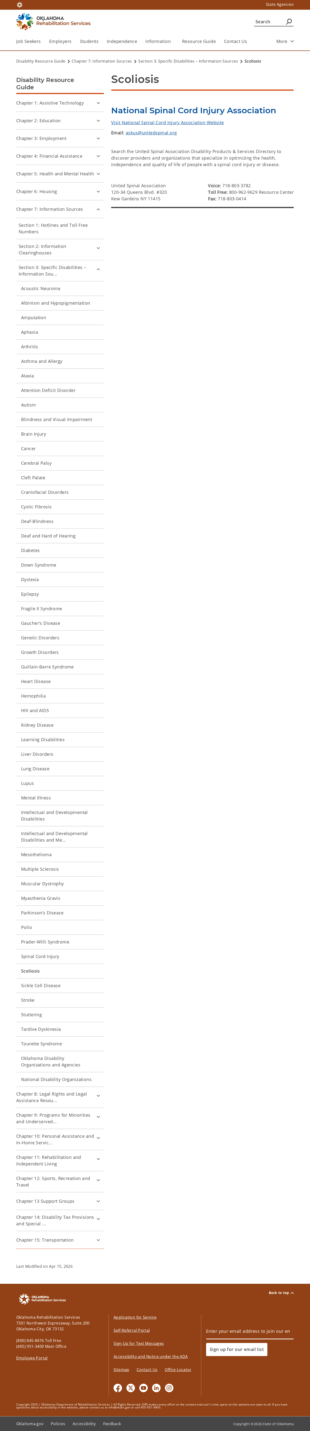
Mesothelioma (36, 854)
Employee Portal (32, 1358)
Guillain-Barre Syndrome (47, 667)
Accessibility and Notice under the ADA (151, 1356)
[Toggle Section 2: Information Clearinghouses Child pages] (98, 248)
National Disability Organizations (56, 1079)
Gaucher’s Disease (40, 623)
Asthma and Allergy (41, 361)
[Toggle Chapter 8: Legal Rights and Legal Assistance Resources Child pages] (98, 1095)
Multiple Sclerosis (40, 869)
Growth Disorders (40, 652)
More (281, 41)
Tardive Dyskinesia (41, 1029)
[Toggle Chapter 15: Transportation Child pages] (98, 1240)
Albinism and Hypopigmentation (55, 303)
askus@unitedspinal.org (151, 133)
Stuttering (31, 1014)
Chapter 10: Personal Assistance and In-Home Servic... (55, 1139)
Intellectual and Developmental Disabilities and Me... (54, 836)
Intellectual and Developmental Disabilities (54, 815)
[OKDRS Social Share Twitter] (130, 1388)
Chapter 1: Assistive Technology (50, 103)
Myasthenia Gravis (40, 898)
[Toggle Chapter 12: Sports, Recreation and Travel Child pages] (98, 1180)
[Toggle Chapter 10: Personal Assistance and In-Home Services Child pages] (98, 1138)
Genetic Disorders (40, 638)
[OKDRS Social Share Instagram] (169, 1388)
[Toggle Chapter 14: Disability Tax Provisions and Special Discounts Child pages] (98, 1219)
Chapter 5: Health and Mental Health (55, 174)
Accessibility (84, 1423)
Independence (122, 41)
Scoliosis (30, 971)
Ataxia (27, 376)
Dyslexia (30, 579)
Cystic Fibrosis (36, 507)
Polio (26, 927)
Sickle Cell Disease (41, 985)
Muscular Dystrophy (42, 883)
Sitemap (121, 1369)
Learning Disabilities (43, 739)
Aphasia (29, 332)
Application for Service (135, 1317)
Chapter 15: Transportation (45, 1240)
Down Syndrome (38, 565)
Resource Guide (199, 41)
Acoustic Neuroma (41, 288)
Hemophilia (33, 696)
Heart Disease (36, 681)
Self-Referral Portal (132, 1330)
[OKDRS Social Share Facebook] (118, 1388)
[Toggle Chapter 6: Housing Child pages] (98, 191)
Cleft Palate (33, 477)
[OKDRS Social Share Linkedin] (156, 1388)
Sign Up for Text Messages (139, 1343)
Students (89, 41)
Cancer (28, 448)
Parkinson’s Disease (42, 913)
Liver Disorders (37, 754)
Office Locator (178, 1369)
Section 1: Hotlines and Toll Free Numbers (53, 228)
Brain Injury (33, 434)
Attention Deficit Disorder (48, 390)
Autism (28, 405)
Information (158, 41)
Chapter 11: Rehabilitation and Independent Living (48, 1160)
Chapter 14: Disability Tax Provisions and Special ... (55, 1220)
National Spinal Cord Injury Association (193, 110)
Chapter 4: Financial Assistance (49, 156)
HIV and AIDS (35, 710)
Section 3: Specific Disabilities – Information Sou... (52, 270)
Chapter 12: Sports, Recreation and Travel (53, 1181)
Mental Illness (36, 798)
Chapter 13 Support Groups (45, 1201)
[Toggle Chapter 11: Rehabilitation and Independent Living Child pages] (98, 1159)
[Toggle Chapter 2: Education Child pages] (98, 120)
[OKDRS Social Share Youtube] (143, 1388)
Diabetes (30, 550)
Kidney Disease (37, 725)
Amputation (33, 317)
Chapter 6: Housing (36, 191)
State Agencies (280, 4)
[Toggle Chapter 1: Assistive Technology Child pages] (98, 103)
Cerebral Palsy (36, 463)
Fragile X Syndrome (41, 608)
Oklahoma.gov (30, 1423)
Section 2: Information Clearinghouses (42, 249)
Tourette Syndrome (41, 1044)
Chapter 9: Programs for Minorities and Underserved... (53, 1118)
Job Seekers (28, 41)
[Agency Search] (289, 21)
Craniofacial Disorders (45, 492)
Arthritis (29, 347)
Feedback (112, 1423)
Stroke (28, 1000)
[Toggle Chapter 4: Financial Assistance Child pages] (98, 156)
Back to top (279, 1292)
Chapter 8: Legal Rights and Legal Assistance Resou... (51, 1097)
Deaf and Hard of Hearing (48, 536)
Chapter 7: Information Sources (49, 209)
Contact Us (235, 41)
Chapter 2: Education (38, 120)
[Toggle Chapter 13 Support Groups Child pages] (98, 1201)
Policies (58, 1423)
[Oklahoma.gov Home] (19, 4)
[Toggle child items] (292, 41)
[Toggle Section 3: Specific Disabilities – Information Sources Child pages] (98, 269)
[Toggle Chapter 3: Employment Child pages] (98, 138)
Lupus (27, 783)
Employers (60, 41)
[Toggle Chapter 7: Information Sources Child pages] (98, 209)
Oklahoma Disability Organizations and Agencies (50, 1061)
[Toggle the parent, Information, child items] (172, 41)
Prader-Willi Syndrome (45, 942)
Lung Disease (35, 769)
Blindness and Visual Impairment (56, 419)
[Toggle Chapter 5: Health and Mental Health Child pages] (98, 174)
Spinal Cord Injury (40, 956)
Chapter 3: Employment (41, 138)
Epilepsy (30, 594)
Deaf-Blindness (37, 521)
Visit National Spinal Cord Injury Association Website (167, 122)
